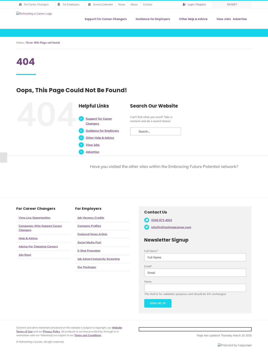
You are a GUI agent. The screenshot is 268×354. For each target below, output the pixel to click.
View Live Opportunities (34, 217)
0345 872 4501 (161, 220)
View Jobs (93, 145)
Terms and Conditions (87, 335)
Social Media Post (89, 242)
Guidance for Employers (102, 130)
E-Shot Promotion (88, 250)
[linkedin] (250, 329)
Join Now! (25, 254)
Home (20, 42)
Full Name (151, 251)
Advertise (92, 152)
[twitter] (243, 329)
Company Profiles (89, 226)
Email (148, 266)
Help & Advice (28, 238)
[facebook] (237, 329)
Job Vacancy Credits (90, 217)
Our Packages (86, 267)
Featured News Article (92, 234)
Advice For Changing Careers (38, 246)
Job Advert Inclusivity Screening (98, 259)
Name (148, 281)
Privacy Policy (51, 331)
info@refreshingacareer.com (171, 227)
